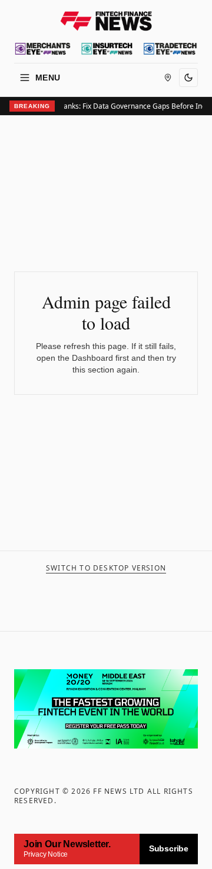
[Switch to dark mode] (188, 77)
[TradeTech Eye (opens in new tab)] (170, 49)
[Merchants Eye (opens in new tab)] (42, 49)
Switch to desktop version (106, 568)
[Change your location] (168, 77)
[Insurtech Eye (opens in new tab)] (107, 49)
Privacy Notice (46, 854)
